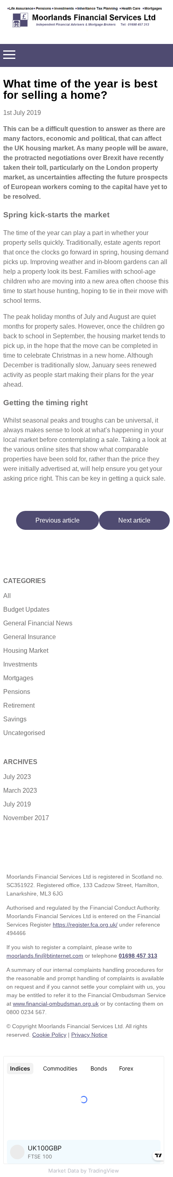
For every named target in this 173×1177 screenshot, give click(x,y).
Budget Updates (26, 609)
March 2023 (20, 790)
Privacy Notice (89, 1034)
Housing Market (25, 650)
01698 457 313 (138, 955)
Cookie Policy (49, 1034)
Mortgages (18, 678)
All (7, 595)
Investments (20, 664)
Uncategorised (24, 732)
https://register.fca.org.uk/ (85, 924)
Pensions (16, 691)
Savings (15, 719)
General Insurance (29, 636)
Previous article (57, 520)
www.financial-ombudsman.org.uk (56, 1003)
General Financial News (37, 623)
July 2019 (17, 804)
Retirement (19, 705)
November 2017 (26, 818)
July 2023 (17, 776)
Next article (134, 520)
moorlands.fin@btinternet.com (44, 955)
